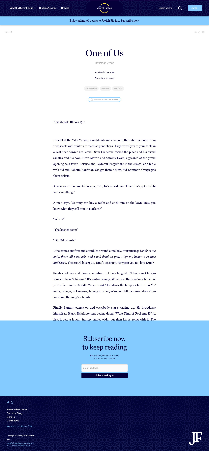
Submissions (165, 8)
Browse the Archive (17, 409)
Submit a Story (14, 413)
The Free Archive (47, 8)
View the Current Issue (21, 8)
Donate (11, 416)
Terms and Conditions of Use (19, 426)
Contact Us (13, 420)
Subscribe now (130, 20)
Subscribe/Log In (105, 375)
